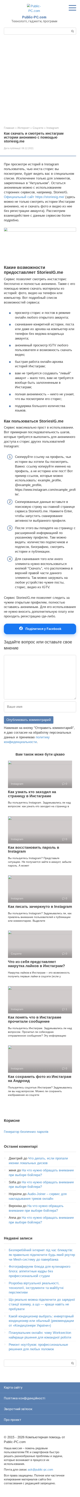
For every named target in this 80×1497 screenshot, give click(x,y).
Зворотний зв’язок (18, 1409)
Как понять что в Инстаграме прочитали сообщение (34, 1019)
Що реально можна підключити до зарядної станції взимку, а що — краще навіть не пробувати (42, 1304)
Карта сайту (13, 1387)
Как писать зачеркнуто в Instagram (40, 906)
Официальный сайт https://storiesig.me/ (34, 197)
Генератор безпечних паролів (26, 1132)
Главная (9, 127)
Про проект (12, 1420)
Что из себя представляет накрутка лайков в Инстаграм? (36, 964)
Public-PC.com (34, 17)
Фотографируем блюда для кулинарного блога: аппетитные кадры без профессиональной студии (39, 1271)
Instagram (52, 127)
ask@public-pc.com (40, 1469)
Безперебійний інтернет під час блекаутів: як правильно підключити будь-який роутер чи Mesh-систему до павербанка (42, 1254)
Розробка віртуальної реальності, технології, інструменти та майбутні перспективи (36, 1287)
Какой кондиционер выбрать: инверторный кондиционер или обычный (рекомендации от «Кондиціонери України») (41, 1321)
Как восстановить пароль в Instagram (33, 849)
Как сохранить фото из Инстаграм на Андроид (39, 1079)
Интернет (23, 127)
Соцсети (38, 127)
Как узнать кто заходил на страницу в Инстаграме (32, 794)
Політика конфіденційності (24, 1398)
